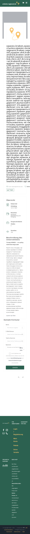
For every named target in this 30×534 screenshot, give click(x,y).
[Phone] (7, 433)
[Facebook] (3, 430)
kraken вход (9, 258)
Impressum (9, 531)
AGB (23, 531)
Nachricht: (8, 344)
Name (7, 324)
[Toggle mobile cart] (23, 3)
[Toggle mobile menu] (27, 3)
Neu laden (21, 349)
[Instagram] (7, 430)
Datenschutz (17, 531)
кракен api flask (10, 315)
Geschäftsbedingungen (16, 358)
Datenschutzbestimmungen (15, 360)
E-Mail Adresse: (10, 331)
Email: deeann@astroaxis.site (15, 186)
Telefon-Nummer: (10, 338)
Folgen (11, 190)
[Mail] (3, 433)
